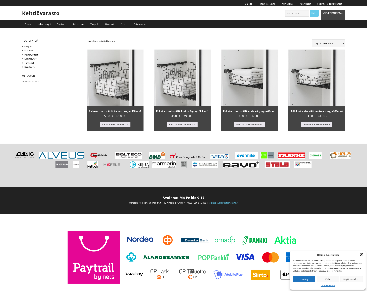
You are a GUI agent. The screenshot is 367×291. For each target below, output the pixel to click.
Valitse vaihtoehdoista (115, 124)
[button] (361, 254)
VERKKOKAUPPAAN (333, 13)
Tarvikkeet (29, 63)
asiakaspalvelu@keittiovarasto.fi (223, 202)
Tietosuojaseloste (328, 285)
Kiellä (327, 279)
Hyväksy (304, 279)
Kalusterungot (30, 58)
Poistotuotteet (31, 54)
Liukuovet (28, 50)
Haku (314, 13)
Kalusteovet (29, 67)
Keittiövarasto (40, 13)
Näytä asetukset (351, 279)
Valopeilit (28, 46)
